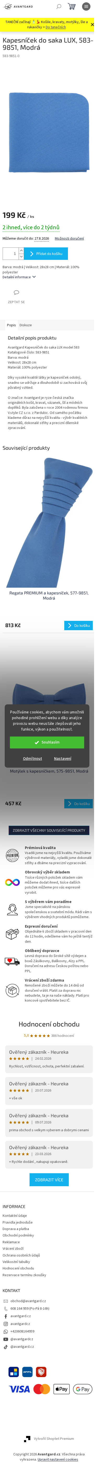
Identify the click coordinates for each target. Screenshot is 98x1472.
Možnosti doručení (69, 238)
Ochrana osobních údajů (21, 1255)
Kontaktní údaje (15, 1215)
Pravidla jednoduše (18, 1222)
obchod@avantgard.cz (28, 1301)
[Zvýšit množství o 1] (21, 251)
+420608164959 (22, 1331)
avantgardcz (20, 1324)
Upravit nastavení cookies (58, 1459)
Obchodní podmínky (18, 1235)
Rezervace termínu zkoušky (24, 1275)
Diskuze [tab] (26, 325)
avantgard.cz (20, 1316)
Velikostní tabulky (16, 1262)
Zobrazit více (49, 1179)
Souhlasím (51, 742)
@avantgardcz (21, 1339)
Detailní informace (17, 277)
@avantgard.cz (22, 1346)
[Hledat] (59, 6)
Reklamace (11, 1242)
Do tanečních (56, 27)
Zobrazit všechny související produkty (49, 830)
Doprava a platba (16, 1229)
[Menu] (86, 6)
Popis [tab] (11, 325)
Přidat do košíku (49, 253)
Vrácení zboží (13, 1248)
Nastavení (62, 758)
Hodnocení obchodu (49, 1024)
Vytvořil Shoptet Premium (54, 1439)
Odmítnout (32, 758)
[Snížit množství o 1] (21, 257)
